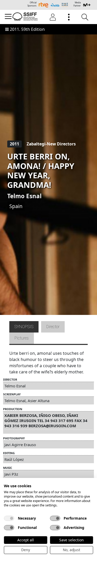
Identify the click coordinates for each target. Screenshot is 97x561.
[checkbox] (9, 518)
